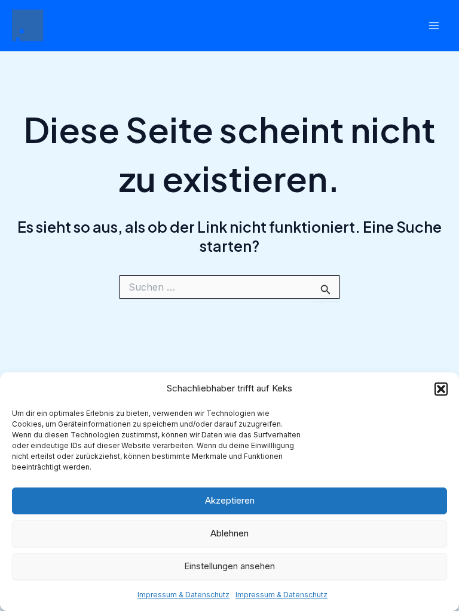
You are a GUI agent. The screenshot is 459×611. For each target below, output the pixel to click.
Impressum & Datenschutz (183, 594)
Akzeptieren (230, 500)
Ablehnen (229, 533)
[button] (441, 389)
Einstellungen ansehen (229, 566)
